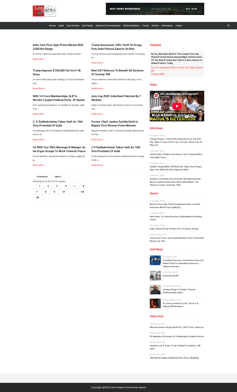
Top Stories (72, 25)
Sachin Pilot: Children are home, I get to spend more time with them (176, 156)
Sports (154, 193)
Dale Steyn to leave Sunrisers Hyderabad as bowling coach (176, 218)
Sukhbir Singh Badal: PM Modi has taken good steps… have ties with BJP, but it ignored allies (176, 168)
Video (153, 84)
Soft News (87, 25)
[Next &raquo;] (44, 198)
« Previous (42, 176)
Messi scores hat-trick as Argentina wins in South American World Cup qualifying (175, 206)
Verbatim (155, 45)
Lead (61, 25)
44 (82, 191)
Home (52, 25)
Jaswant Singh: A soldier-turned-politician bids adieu (179, 291)
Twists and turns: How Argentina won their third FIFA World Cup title (177, 239)
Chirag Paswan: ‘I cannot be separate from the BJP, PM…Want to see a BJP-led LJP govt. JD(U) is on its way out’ (176, 142)
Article (155, 25)
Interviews (167, 25)
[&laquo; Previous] (34, 186)
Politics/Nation (131, 25)
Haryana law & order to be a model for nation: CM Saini (175, 347)
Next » (58, 176)
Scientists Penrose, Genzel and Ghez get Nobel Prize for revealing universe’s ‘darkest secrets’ (183, 263)
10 (64, 191)
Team (178, 25)
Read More (38, 59)
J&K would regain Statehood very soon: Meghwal (174, 358)
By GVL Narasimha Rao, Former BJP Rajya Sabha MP (177, 69)
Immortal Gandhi (171, 275)
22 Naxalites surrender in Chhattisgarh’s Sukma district (177, 336)
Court (145, 25)
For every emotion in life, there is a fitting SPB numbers (180, 305)
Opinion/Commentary (108, 25)
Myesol (142, 387)
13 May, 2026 (157, 74)
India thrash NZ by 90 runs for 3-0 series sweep (174, 229)
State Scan (156, 316)
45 (37, 197)
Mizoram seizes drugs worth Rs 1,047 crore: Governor (177, 327)
